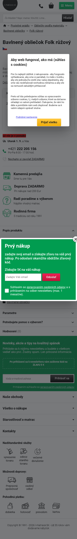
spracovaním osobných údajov (46, 287)
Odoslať (51, 277)
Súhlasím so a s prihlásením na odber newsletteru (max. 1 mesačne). (40, 290)
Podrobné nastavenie (26, 117)
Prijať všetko (49, 122)
